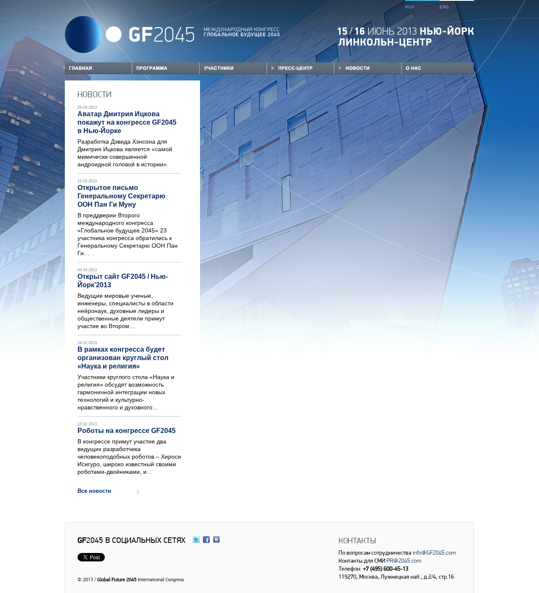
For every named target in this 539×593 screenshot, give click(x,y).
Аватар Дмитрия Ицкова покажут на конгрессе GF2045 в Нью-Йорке (126, 122)
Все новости (94, 491)
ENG (444, 7)
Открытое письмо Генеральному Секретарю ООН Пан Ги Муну (121, 196)
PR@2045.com (404, 560)
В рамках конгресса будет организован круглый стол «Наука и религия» (122, 358)
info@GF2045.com (434, 552)
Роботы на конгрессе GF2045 (126, 430)
